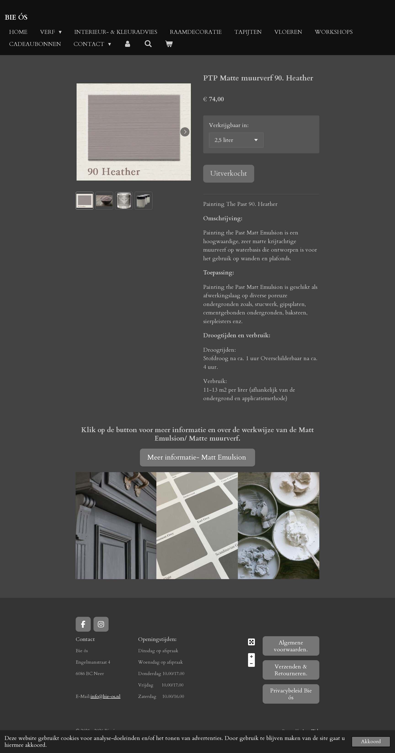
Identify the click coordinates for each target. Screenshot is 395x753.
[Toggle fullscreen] (251, 642)
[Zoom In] (251, 656)
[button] (84, 201)
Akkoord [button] (371, 741)
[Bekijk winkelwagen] (168, 44)
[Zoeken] (148, 44)
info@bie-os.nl (105, 696)
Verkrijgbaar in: (229, 125)
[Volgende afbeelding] (184, 131)
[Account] (127, 44)
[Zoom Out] (251, 663)
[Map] (228, 652)
